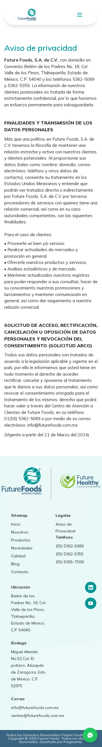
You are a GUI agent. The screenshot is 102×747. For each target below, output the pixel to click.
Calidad (18, 555)
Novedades (22, 548)
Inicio (15, 524)
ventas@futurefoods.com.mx (37, 715)
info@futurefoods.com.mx (35, 707)
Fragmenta (73, 742)
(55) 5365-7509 (70, 561)
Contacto (19, 571)
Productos (20, 540)
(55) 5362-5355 (70, 553)
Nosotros (19, 532)
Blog (15, 563)
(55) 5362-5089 (70, 546)
